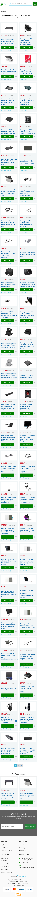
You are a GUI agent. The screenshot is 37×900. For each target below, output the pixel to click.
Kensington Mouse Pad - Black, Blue (9, 689)
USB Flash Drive (5, 864)
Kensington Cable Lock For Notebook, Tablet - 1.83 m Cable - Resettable (8, 254)
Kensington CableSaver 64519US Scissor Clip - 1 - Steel (28, 254)
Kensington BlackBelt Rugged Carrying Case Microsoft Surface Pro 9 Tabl (8, 192)
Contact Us (22, 850)
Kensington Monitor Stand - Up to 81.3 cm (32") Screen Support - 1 (8, 41)
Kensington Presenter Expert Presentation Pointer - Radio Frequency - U (27, 720)
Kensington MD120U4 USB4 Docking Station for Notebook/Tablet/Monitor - (9, 657)
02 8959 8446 (25, 863)
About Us (22, 845)
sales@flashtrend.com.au (26, 867)
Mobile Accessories (6, 872)
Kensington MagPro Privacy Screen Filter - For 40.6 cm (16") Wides (27, 625)
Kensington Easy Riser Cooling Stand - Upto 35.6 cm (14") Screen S (8, 345)
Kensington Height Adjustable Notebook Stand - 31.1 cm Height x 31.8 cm (8, 438)
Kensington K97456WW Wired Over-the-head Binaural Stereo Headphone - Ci (27, 500)
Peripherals (4, 869)
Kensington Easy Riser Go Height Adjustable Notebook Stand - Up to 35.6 (9, 376)
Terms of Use (14, 881)
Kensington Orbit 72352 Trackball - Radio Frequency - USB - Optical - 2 (27, 689)
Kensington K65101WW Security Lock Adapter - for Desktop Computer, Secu (8, 469)
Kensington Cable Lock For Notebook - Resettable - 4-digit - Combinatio (27, 223)
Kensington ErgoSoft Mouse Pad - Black (26, 376)
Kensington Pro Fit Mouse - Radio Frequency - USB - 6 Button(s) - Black (26, 41)
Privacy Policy (23, 881)
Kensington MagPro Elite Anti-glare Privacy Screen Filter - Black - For (27, 531)
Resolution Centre (6, 850)
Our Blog (22, 848)
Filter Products (7, 15)
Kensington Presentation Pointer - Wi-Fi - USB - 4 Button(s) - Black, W (9, 720)
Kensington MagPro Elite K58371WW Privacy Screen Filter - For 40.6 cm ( (9, 593)
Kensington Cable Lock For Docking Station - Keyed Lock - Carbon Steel (8, 223)
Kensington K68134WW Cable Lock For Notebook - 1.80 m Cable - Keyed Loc (28, 469)
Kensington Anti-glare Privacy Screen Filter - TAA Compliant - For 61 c (28, 161)
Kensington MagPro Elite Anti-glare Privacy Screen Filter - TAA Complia (8, 562)
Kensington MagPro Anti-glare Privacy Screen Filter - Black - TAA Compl (8, 531)
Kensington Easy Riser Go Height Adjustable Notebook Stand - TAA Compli (27, 345)
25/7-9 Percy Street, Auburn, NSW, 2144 (26, 859)
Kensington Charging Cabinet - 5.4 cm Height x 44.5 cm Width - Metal (27, 284)
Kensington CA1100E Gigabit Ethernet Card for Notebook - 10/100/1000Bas (27, 192)
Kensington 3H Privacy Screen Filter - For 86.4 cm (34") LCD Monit (27, 71)
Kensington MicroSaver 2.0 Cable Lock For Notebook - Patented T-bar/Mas (27, 657)
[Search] (10, 4)
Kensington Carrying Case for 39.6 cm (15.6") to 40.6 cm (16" (8, 284)
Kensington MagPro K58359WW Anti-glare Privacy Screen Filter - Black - (8, 625)
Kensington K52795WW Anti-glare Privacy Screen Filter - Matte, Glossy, (27, 438)
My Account (4, 845)
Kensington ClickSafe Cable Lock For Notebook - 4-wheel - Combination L (27, 314)
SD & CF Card (5, 861)
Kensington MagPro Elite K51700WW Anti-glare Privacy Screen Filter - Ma (27, 562)
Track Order (4, 848)
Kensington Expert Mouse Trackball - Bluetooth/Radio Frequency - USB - (26, 407)
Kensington (6, 9)
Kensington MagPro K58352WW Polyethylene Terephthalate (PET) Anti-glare (26, 593)
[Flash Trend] (5, 3)
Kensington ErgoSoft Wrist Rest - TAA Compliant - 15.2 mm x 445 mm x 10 (8, 407)
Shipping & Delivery (23, 883)
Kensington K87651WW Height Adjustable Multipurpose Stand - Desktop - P (8, 500)
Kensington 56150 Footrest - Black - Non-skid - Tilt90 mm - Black (8, 131)
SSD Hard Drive (5, 866)
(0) (10, 50)
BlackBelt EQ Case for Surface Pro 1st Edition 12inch (8, 71)
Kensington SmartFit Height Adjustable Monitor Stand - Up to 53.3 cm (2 (8, 796)
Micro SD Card (5, 858)
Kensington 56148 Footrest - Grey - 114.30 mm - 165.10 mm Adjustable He (27, 101)
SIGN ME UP (30, 826)
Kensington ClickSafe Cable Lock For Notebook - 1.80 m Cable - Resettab (9, 314)
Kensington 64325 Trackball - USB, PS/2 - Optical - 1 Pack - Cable (27, 131)
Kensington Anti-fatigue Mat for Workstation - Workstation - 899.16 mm (9, 161)
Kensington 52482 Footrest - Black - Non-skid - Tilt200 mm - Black (8, 101)
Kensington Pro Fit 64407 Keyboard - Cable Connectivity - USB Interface (27, 751)
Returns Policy (12, 883)
